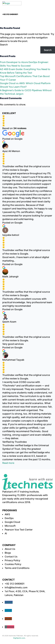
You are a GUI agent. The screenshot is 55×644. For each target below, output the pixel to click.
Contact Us (11, 556)
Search (4, 44)
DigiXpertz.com (19, 638)
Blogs (8, 552)
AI (6, 533)
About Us (10, 548)
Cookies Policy (13, 564)
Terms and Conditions (17, 567)
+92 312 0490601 (14, 583)
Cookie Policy (36, 640)
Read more (8, 462)
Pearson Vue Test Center (19, 529)
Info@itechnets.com (16, 587)
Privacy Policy (12, 560)
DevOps (9, 518)
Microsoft (10, 525)
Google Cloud (12, 521)
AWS (7, 514)
